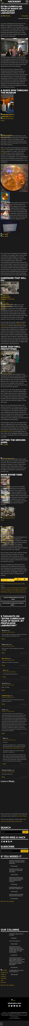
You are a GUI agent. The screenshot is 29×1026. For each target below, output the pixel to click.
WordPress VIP (17, 1018)
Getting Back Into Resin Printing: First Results (16, 895)
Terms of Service (5, 1015)
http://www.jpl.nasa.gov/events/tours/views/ (13, 748)
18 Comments (14, 944)
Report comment (23, 639)
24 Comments (14, 874)
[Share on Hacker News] (5, 18)
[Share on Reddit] (7, 18)
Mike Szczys (6, 16)
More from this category (7, 901)
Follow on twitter (4, 842)
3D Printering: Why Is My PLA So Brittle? (16, 971)
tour (25, 592)
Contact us (11, 842)
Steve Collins (19, 592)
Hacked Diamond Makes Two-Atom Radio (13, 598)
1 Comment (13, 938)
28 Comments (14, 974)
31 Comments (14, 891)
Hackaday (14, 1)
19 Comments (14, 866)
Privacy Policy (25, 1013)
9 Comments (25, 16)
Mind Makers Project (6, 592)
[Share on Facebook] (1, 18)
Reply (3, 639)
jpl (26, 588)
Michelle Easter (11, 590)
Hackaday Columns (11, 583)
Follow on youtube (6, 842)
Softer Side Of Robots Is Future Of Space (13, 604)
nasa (14, 592)
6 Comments (14, 955)
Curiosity (7, 588)
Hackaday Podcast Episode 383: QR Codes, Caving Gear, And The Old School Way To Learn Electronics (16, 949)
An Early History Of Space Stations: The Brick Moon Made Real (17, 862)
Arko (4, 670)
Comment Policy (21, 816)
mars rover (4, 590)
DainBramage (6, 695)
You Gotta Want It (14, 941)
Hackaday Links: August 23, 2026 (16, 934)
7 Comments (14, 884)
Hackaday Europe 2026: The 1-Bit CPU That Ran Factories (16, 870)
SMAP (4, 153)
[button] (7, 104)
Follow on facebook (2, 842)
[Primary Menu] (27, 1)
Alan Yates (5, 658)
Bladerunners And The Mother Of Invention (16, 888)
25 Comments (14, 898)
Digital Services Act (13, 1015)
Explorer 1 (3, 149)
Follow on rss (9, 842)
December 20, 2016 (23, 18)
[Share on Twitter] (3, 18)
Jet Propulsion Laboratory (18, 588)
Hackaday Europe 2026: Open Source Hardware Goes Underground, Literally (16, 879)
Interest (20, 583)
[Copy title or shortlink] (9, 18)
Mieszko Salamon (21, 590)
